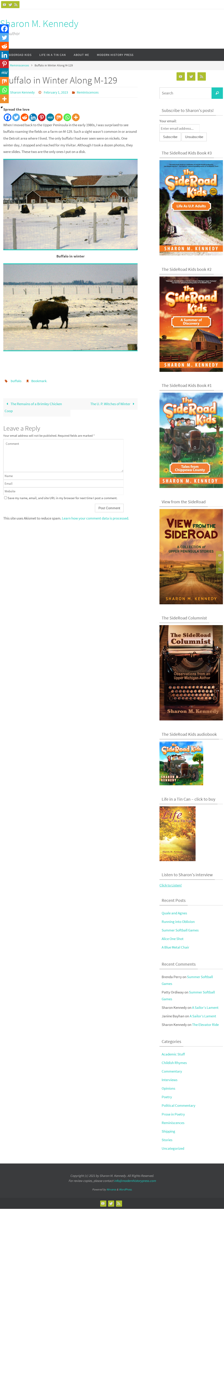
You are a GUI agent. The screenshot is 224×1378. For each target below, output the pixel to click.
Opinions (168, 1088)
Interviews (169, 1079)
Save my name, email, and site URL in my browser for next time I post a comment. (62, 495)
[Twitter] (10, 4)
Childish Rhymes (174, 1062)
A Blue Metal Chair (175, 947)
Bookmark (39, 379)
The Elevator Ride (205, 1024)
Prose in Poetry (173, 1114)
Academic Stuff (173, 1054)
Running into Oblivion (178, 921)
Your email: (168, 121)
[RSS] (15, 4)
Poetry (167, 1096)
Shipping (168, 1131)
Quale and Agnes (174, 913)
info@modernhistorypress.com (135, 1181)
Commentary (172, 1071)
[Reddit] (24, 116)
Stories (167, 1139)
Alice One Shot (173, 938)
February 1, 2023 (56, 92)
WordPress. (125, 1189)
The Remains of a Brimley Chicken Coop (33, 405)
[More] (76, 116)
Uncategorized (173, 1148)
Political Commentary (178, 1105)
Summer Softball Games (180, 930)
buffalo (16, 379)
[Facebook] (7, 116)
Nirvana (111, 1189)
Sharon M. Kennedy (39, 23)
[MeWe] (50, 116)
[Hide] (2, 107)
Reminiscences (19, 65)
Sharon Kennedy (22, 92)
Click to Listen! (170, 885)
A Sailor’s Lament (205, 1007)
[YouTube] (4, 4)
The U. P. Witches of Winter (110, 401)
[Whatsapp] (67, 116)
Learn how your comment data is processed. (95, 515)
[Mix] (59, 116)
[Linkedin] (33, 116)
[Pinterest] (42, 116)
